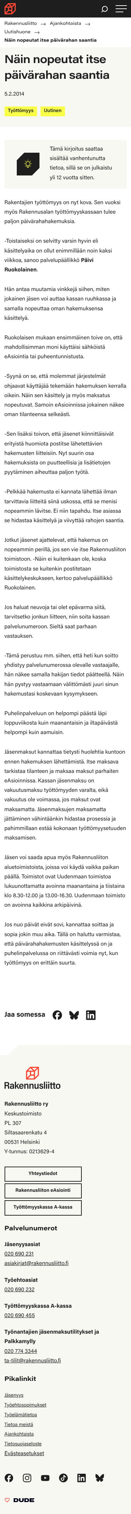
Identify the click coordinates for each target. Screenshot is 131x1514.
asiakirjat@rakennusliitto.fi (37, 1264)
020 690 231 (19, 1254)
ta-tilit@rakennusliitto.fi (33, 1361)
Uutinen (52, 111)
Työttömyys (21, 111)
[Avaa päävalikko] (121, 9)
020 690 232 (20, 1290)
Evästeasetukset (24, 1454)
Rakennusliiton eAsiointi (43, 1190)
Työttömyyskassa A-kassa (43, 1207)
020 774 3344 (21, 1352)
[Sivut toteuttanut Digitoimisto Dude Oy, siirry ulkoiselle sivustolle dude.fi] (19, 1502)
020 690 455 (20, 1316)
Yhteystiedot (43, 1173)
